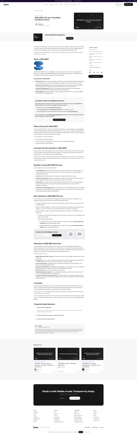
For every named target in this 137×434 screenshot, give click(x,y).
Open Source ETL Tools (78, 415)
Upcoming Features (36, 418)
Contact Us (95, 412)
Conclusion (91, 65)
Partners (95, 415)
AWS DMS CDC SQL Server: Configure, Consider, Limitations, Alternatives (43, 365)
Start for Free (119, 4)
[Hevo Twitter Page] (103, 427)
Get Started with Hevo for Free (59, 119)
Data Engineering (57, 418)
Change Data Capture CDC (40, 361)
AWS (59, 361)
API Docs (55, 415)
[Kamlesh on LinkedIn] (42, 24)
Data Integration (56, 420)
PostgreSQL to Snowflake (78, 421)
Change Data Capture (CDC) (59, 421)
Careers (95, 413)
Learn (39, 10)
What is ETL (76, 412)
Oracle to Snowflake (77, 420)
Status (34, 421)
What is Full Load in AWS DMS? (95, 51)
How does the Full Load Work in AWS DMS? (95, 54)
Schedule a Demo (128, 4)
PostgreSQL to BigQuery (78, 418)
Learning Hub (56, 413)
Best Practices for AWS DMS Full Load (95, 60)
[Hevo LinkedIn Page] (101, 427)
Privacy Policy (87, 427)
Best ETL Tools (76, 413)
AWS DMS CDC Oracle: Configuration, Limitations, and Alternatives (91, 365)
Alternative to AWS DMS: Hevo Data (95, 63)
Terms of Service (96, 418)
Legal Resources (96, 420)
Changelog (35, 420)
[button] (59, 309)
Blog (54, 412)
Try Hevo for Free (96, 76)
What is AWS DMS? (93, 49)
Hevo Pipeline (35, 412)
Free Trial (35, 413)
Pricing (34, 415)
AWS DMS (51, 71)
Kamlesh (39, 24)
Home (36, 10)
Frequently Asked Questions (95, 67)
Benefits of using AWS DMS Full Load (95, 57)
